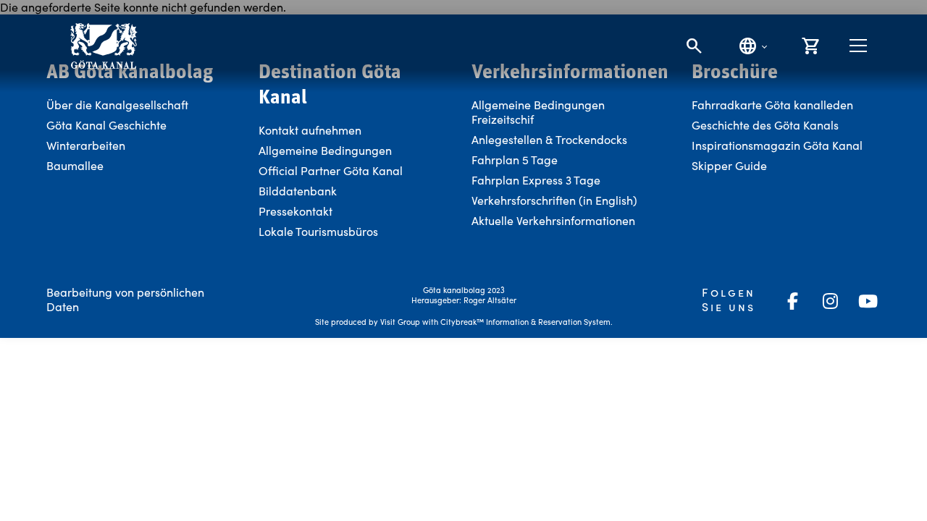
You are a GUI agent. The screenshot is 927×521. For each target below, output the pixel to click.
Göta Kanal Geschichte (106, 124)
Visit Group (400, 321)
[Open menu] (858, 45)
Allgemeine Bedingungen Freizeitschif (538, 112)
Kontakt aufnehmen (310, 129)
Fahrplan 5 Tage (514, 159)
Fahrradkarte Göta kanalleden (772, 104)
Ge (699, 124)
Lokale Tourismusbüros (318, 231)
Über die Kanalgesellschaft (117, 104)
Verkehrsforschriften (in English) (554, 200)
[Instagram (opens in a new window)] (830, 301)
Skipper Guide (729, 165)
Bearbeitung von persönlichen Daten (125, 299)
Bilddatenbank (298, 190)
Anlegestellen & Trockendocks (549, 139)
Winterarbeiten (85, 145)
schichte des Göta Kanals (773, 124)
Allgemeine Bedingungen (325, 150)
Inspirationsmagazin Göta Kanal (777, 145)
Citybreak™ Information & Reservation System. (526, 321)
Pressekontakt (295, 211)
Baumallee (75, 165)
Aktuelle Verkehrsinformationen (554, 220)
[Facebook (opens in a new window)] (792, 301)
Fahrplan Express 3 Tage (535, 179)
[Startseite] (103, 46)
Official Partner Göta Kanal (331, 170)
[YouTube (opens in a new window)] (868, 301)
